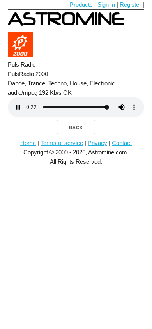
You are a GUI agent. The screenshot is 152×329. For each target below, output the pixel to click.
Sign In (106, 4)
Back (76, 127)
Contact (122, 143)
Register (130, 4)
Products (81, 4)
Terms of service (62, 143)
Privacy (97, 143)
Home (28, 143)
